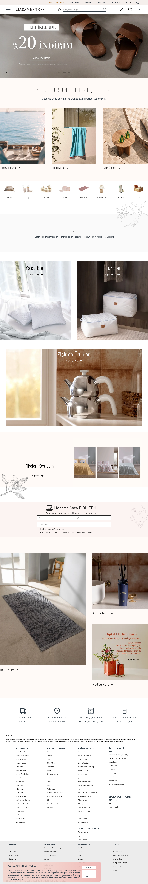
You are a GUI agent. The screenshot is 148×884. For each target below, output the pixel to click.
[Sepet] (139, 9)
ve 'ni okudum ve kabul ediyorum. (66, 532)
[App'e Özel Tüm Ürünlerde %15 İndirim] (74, 41)
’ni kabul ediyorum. (53, 529)
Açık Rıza (43, 532)
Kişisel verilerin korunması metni (60, 532)
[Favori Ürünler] (130, 9)
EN (130, 2)
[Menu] (8, 9)
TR (126, 2)
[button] (64, 72)
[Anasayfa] (30, 9)
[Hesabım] (121, 9)
